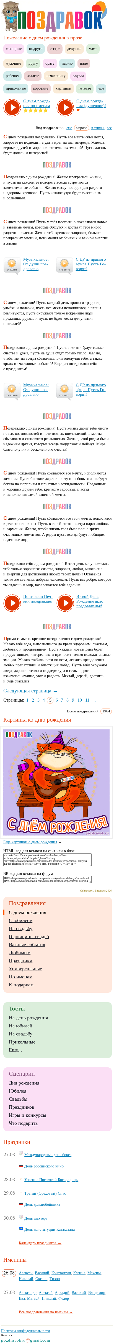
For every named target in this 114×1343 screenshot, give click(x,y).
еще (101, 88)
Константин (61, 1273)
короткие (40, 88)
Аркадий (62, 1292)
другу (33, 63)
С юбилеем (20, 920)
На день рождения (28, 1017)
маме (93, 49)
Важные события (27, 944)
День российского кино (44, 1166)
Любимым (19, 952)
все (109, 128)
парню (67, 63)
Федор (63, 1298)
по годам (85, 88)
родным (78, 76)
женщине (14, 49)
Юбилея (17, 1091)
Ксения (79, 1273)
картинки (63, 88)
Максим (94, 1273)
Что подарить (23, 1123)
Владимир (96, 1292)
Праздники (20, 960)
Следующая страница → (30, 691)
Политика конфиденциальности (25, 1331)
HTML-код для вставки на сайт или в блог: (39, 851)
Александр (28, 1292)
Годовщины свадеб (29, 936)
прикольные (16, 88)
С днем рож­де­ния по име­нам (36, 103)
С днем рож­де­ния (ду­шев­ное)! (91, 103)
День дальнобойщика (42, 1204)
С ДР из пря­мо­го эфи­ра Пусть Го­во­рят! (91, 264)
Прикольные (22, 1042)
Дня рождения (24, 1083)
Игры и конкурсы (27, 1115)
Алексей (26, 1273)
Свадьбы (18, 1099)
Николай (26, 1278)
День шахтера (35, 1218)
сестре (55, 49)
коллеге (33, 76)
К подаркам (21, 984)
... (94, 700)
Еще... (15, 1050)
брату (50, 63)
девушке (74, 49)
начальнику (56, 76)
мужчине (13, 63)
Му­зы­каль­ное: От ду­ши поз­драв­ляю (36, 264)
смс (69, 128)
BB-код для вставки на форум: (28, 874)
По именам (20, 976)
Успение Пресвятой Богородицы (51, 1179)
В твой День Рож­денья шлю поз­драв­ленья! (89, 601)
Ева (22, 1298)
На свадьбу (20, 928)
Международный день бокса (47, 1154)
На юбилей (20, 1026)
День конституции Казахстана (49, 1229)
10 (79, 700)
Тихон (55, 1278)
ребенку (12, 76)
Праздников (21, 1107)
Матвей (33, 1298)
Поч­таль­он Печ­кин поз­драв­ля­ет (38, 598)
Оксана (41, 1278)
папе (84, 63)
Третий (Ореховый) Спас (45, 1193)
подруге (35, 49)
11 (87, 700)
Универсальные (25, 968)
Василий (42, 1273)
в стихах (98, 128)
